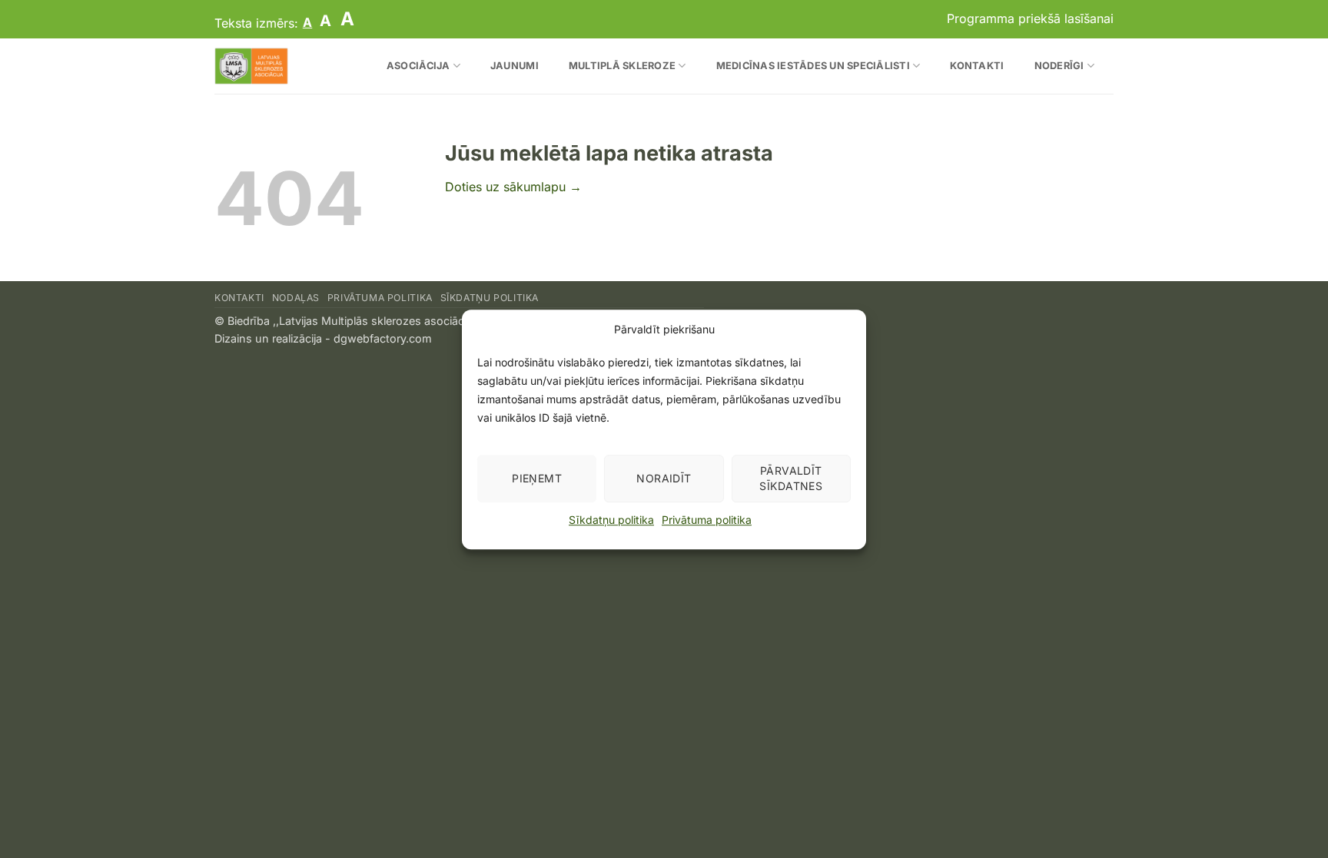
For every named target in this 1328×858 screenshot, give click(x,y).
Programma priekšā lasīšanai (1030, 18)
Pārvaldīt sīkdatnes (790, 478)
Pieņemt (537, 478)
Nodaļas (296, 297)
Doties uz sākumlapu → (513, 186)
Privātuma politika (707, 519)
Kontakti (977, 65)
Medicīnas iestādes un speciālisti (813, 65)
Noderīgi (1059, 65)
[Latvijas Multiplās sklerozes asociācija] (279, 66)
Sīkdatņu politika (611, 519)
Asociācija (418, 65)
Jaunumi (514, 65)
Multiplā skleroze (622, 65)
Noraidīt (663, 478)
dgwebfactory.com (383, 338)
